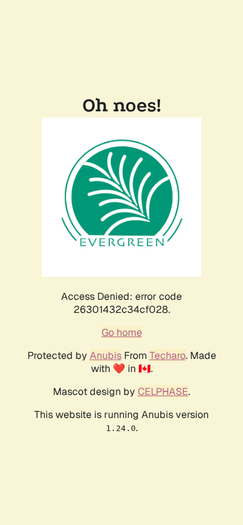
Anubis (106, 355)
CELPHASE (163, 391)
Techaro (168, 355)
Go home (122, 332)
